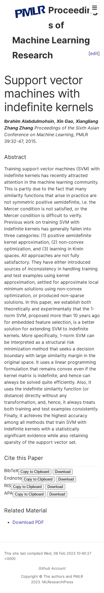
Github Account (52, 568)
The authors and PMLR (63, 576)
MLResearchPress (57, 582)
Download (62, 472)
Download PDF (28, 522)
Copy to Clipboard (35, 472)
